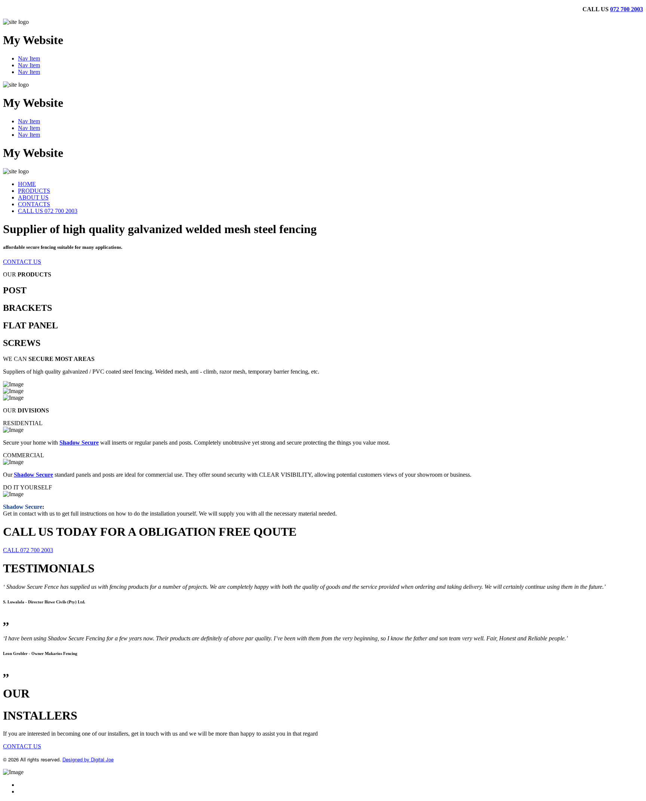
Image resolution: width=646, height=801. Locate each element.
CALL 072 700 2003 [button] (28, 550)
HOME (27, 184)
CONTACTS (34, 204)
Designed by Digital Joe (88, 759)
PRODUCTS (34, 191)
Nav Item (29, 58)
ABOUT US (33, 197)
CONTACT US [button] (22, 262)
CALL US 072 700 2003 (47, 211)
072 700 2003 (626, 9)
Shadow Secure (79, 442)
